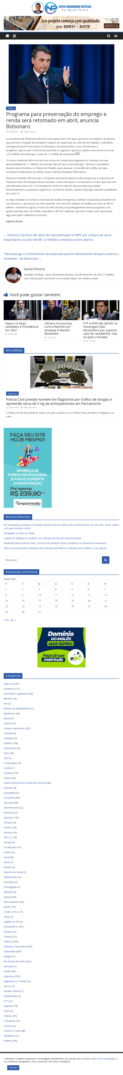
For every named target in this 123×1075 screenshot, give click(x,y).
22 (6, 606)
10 (39, 594)
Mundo (7, 906)
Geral (6, 857)
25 (56, 606)
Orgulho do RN (11, 921)
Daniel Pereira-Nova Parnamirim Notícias (25, 782)
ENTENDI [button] (13, 1067)
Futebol (8, 852)
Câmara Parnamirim (14, 728)
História (8, 867)
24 (39, 606)
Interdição (9, 882)
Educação (9, 802)
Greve (7, 862)
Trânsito (8, 1015)
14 (105, 594)
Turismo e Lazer (12, 1030)
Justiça (7, 896)
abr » (13, 620)
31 (39, 612)
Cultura (7, 777)
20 (89, 600)
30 (23, 612)
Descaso (8, 787)
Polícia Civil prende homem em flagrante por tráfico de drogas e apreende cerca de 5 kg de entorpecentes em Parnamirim (59, 401)
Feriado (8, 842)
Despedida (9, 792)
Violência (8, 1040)
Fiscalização (10, 847)
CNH (6, 758)
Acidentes (9, 688)
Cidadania (9, 738)
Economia (9, 797)
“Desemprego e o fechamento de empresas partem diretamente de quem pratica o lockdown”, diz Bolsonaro (61, 256)
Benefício (8, 698)
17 (39, 600)
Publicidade (9, 951)
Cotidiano (9, 772)
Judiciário (8, 891)
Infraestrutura (11, 877)
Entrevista (9, 812)
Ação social (10, 683)
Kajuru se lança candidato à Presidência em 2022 (21, 326)
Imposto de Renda (13, 872)
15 (6, 600)
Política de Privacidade (102, 1058)
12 (72, 594)
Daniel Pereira (30, 131)
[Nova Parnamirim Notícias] (7, 35)
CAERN (7, 723)
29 (6, 612)
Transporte (9, 1020)
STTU (6, 1001)
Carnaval (8, 733)
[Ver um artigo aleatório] (115, 35)
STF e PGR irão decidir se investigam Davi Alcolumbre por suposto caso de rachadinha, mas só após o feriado (100, 330)
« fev (6, 620)
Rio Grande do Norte (14, 961)
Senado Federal (12, 991)
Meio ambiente (11, 901)
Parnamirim (10, 926)
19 (72, 600)
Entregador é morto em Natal (19, 533)
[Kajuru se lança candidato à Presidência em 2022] (22, 302)
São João (8, 966)
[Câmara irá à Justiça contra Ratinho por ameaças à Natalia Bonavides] (61, 302)
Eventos (8, 827)
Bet (5, 703)
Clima (6, 753)
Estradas (8, 822)
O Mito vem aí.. (11, 911)
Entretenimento (12, 807)
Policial (7, 936)
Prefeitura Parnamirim (15, 946)
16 (23, 600)
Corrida (7, 768)
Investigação (10, 887)
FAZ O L (8, 837)
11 (56, 594)
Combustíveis (11, 763)
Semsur (8, 986)
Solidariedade (11, 996)
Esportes (8, 817)
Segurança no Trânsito (15, 981)
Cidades (8, 743)
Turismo (8, 1025)
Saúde (7, 971)
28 (105, 606)
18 (56, 600)
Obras (7, 916)
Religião (8, 956)
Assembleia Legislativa (15, 693)
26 (72, 606)
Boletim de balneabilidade (17, 708)
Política (11, 108)
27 (89, 606)
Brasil (6, 718)
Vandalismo (10, 1035)
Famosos (8, 832)
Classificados (10, 748)
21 (105, 600)
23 (23, 606)
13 (89, 594)
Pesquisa (8, 931)
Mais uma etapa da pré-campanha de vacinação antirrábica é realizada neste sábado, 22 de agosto (55, 548)
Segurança (12, 393)
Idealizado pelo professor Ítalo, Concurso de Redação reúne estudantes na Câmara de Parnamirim (55, 543)
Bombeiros (9, 713)
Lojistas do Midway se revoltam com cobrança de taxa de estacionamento (43, 538)
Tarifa (7, 1010)
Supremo (8, 1006)
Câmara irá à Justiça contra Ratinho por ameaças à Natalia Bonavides (58, 328)
